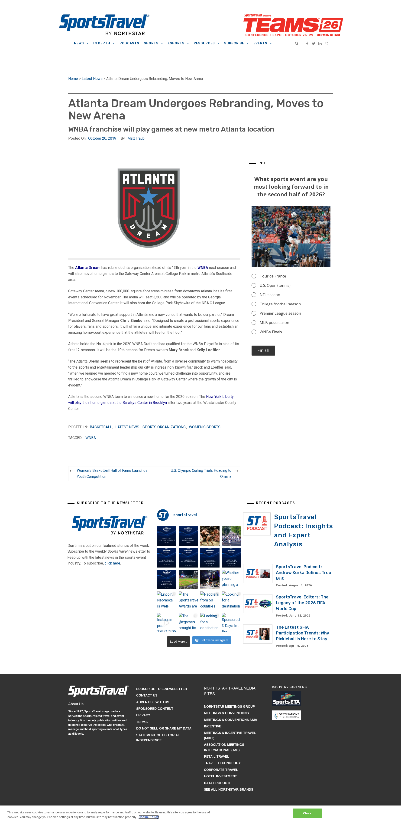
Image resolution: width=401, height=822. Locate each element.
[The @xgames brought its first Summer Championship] (188, 622)
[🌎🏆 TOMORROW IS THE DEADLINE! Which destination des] (188, 536)
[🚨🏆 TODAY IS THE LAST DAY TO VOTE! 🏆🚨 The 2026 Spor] (166, 536)
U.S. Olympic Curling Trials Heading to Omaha (201, 473)
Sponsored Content (154, 708)
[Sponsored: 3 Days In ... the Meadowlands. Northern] (231, 622)
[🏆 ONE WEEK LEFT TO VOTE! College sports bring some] (231, 557)
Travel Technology (222, 763)
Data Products (217, 783)
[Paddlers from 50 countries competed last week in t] (210, 601)
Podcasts (129, 43)
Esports (176, 43)
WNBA (202, 267)
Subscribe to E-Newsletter (161, 689)
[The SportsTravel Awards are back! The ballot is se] (188, 601)
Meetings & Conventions (226, 713)
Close (307, 813)
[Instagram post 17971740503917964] (166, 622)
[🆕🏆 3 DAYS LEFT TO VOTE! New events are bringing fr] (188, 557)
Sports (151, 43)
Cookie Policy (149, 817)
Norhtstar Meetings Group (229, 706)
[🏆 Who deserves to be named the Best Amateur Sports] (166, 579)
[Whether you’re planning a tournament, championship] (210, 579)
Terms (142, 722)
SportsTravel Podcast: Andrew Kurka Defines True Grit (303, 572)
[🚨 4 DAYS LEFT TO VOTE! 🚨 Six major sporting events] (210, 557)
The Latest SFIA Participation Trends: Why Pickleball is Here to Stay (302, 633)
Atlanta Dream (87, 267)
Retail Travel (216, 756)
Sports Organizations (164, 427)
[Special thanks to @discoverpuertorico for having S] (188, 579)
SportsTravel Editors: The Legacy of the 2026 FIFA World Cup (302, 602)
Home (73, 78)
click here (112, 563)
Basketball (101, 427)
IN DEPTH (101, 43)
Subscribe (234, 43)
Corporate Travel (221, 770)
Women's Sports (204, 427)
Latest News (92, 78)
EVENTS (260, 43)
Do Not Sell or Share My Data (163, 728)
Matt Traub (136, 138)
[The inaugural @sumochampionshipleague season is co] (210, 536)
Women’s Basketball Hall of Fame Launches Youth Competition (112, 473)
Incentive (212, 726)
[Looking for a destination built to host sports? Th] (231, 601)
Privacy (143, 715)
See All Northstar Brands (228, 789)
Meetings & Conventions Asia (230, 720)
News (79, 43)
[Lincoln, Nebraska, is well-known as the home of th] (166, 601)
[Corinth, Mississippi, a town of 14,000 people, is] (231, 536)
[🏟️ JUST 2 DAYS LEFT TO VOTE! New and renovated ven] (166, 557)
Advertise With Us (152, 702)
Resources (204, 43)
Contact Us (146, 695)
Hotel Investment (220, 776)
